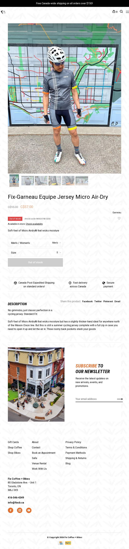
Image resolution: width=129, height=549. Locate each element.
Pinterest (108, 301)
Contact (36, 447)
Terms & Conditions (76, 447)
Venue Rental (39, 463)
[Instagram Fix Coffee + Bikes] (19, 510)
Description (17, 304)
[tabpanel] (64, 98)
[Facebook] (10, 510)
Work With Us (39, 468)
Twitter (98, 301)
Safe (34, 458)
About (35, 442)
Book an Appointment (43, 452)
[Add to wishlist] (119, 218)
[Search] (121, 12)
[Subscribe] (119, 399)
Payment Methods (75, 452)
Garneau (117, 212)
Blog (67, 463)
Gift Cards (13, 442)
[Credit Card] (61, 543)
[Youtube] (28, 510)
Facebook (87, 301)
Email (117, 301)
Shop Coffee (15, 447)
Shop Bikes (14, 452)
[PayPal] (68, 543)
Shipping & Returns (75, 458)
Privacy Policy (73, 442)
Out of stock (35, 262)
